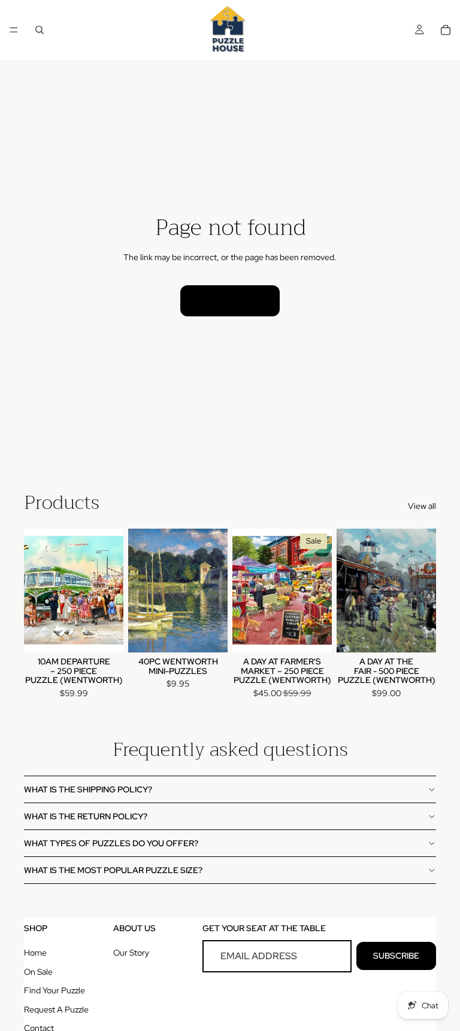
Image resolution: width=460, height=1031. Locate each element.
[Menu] (14, 30)
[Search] (39, 30)
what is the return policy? (85, 816)
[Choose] (209, 634)
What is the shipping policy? (88, 789)
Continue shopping (230, 300)
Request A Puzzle (56, 1009)
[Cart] (445, 30)
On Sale (38, 971)
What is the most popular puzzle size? (113, 870)
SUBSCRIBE (396, 955)
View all (422, 506)
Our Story (131, 952)
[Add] (105, 634)
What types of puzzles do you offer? (111, 843)
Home (35, 952)
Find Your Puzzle (54, 990)
